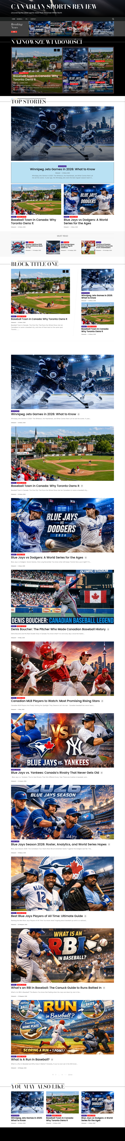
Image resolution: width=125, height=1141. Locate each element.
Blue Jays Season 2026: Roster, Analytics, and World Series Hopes (59, 844)
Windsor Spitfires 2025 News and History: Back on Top (34, 246)
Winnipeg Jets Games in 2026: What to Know (36, 30)
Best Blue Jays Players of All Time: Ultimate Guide (47, 916)
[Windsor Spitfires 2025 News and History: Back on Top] (18, 247)
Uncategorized (68, 61)
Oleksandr (15, 82)
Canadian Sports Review (54, 6)
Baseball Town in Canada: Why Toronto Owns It (57, 30)
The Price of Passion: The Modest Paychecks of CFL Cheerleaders (104, 246)
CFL (27, 19)
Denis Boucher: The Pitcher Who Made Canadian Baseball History (101, 29)
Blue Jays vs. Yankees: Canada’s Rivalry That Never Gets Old (55, 773)
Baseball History (100, 61)
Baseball (20, 19)
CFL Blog (31, 242)
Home (13, 19)
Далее (70, 1074)
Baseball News (23, 73)
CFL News (66, 242)
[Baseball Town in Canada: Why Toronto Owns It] (36, 199)
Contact (33, 19)
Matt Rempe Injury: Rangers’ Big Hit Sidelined (68, 246)
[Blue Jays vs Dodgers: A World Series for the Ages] (37, 70)
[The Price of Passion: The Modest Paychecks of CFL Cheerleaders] (88, 247)
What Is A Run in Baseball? (30, 1059)
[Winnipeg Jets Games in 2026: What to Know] (62, 133)
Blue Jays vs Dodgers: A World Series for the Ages (79, 30)
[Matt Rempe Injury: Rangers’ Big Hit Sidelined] (53, 247)
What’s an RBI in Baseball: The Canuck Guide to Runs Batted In (56, 988)
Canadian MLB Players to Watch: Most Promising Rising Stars (55, 701)
